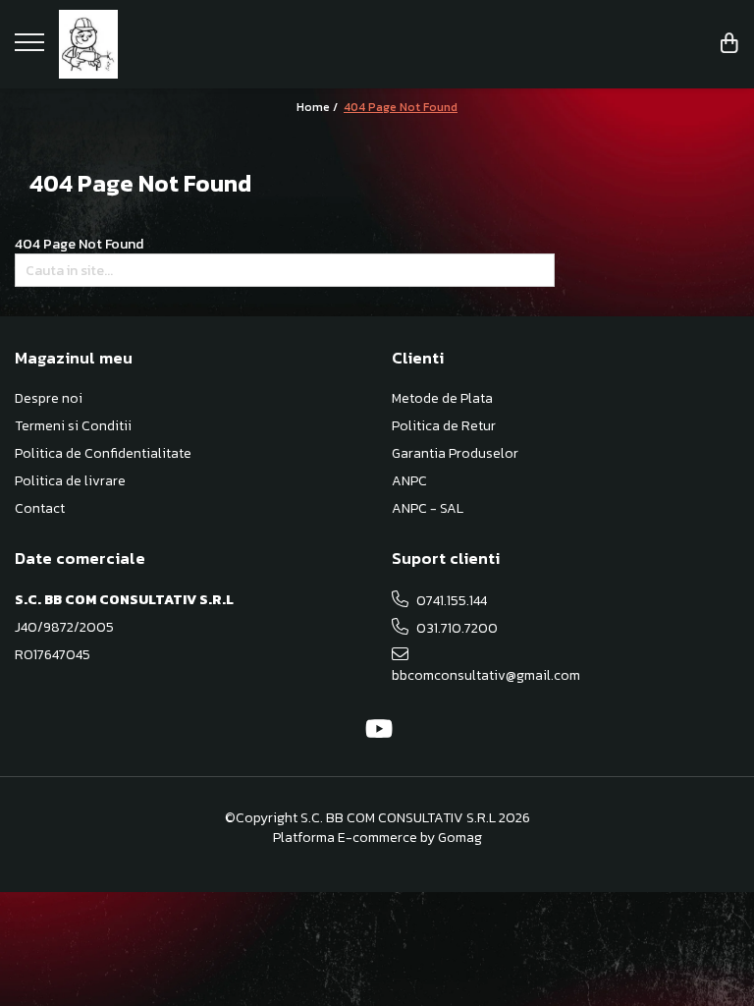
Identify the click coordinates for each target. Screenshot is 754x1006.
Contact (40, 509)
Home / (318, 107)
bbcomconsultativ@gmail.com (479, 675)
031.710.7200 (455, 628)
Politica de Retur (444, 426)
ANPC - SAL (427, 509)
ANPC (409, 481)
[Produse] (32, 48)
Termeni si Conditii (73, 426)
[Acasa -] (137, 44)
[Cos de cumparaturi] (729, 44)
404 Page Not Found (401, 107)
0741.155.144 (450, 600)
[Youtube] (377, 730)
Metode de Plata (442, 399)
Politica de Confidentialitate (103, 454)
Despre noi (48, 399)
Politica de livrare (70, 481)
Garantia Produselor (455, 454)
